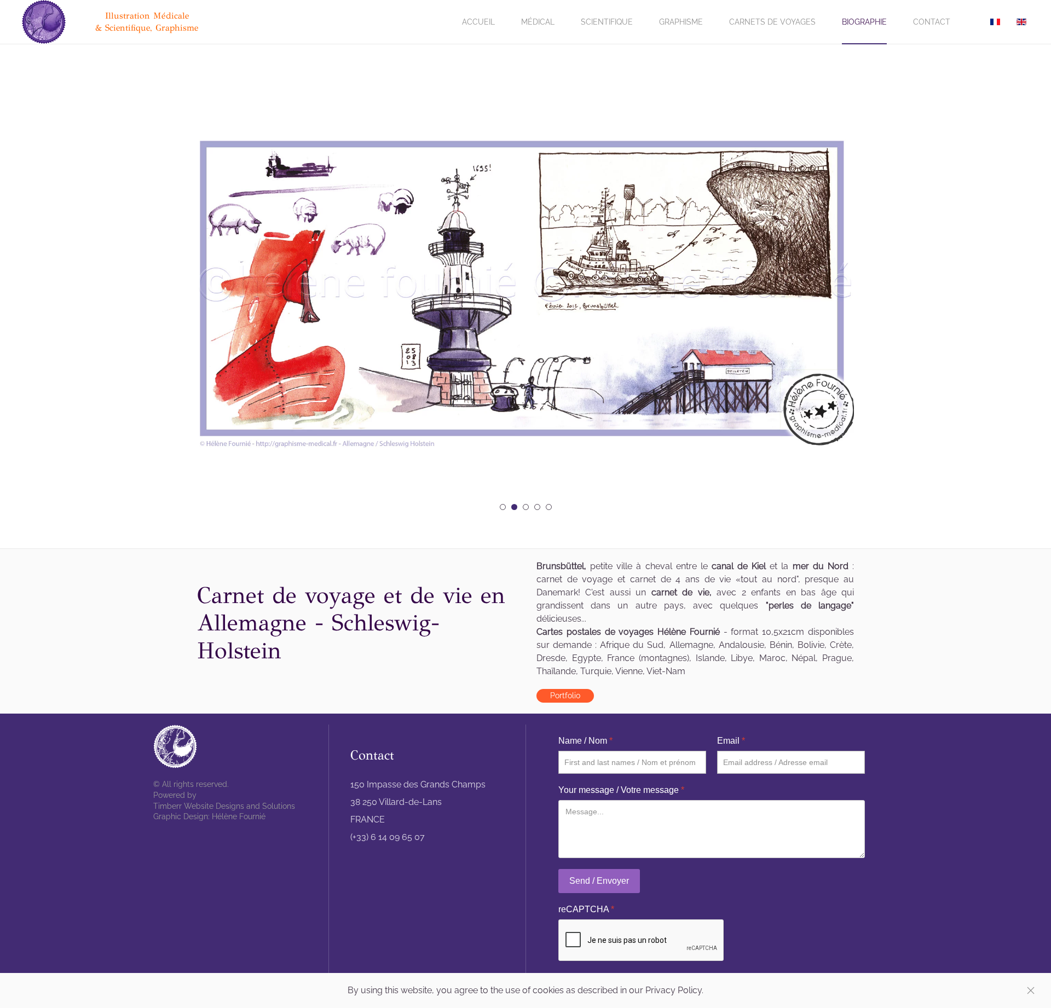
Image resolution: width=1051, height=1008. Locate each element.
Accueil (478, 22)
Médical (538, 22)
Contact (931, 22)
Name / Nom (585, 740)
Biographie (864, 22)
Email (731, 740)
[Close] (1031, 990)
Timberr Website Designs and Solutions (224, 806)
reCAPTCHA (586, 909)
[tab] (503, 507)
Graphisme (681, 22)
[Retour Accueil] (45, 22)
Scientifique (607, 22)
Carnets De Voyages (772, 22)
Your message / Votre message (621, 790)
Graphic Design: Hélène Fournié (209, 816)
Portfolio (565, 695)
